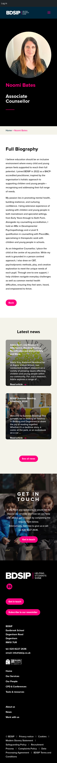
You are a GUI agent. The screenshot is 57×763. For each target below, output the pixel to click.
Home (9, 130)
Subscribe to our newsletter (22, 612)
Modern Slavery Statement (19, 740)
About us (10, 706)
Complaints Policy (27, 748)
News (9, 712)
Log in (4, 3)
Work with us (12, 717)
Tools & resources (15, 692)
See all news (28, 458)
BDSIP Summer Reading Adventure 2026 (23, 400)
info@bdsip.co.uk (22, 653)
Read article (16, 384)
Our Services (12, 676)
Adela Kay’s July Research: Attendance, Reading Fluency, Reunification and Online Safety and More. (26, 349)
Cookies (42, 736)
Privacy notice (26, 736)
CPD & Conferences (16, 686)
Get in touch (28, 539)
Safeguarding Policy (16, 744)
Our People (12, 681)
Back (11, 302)
